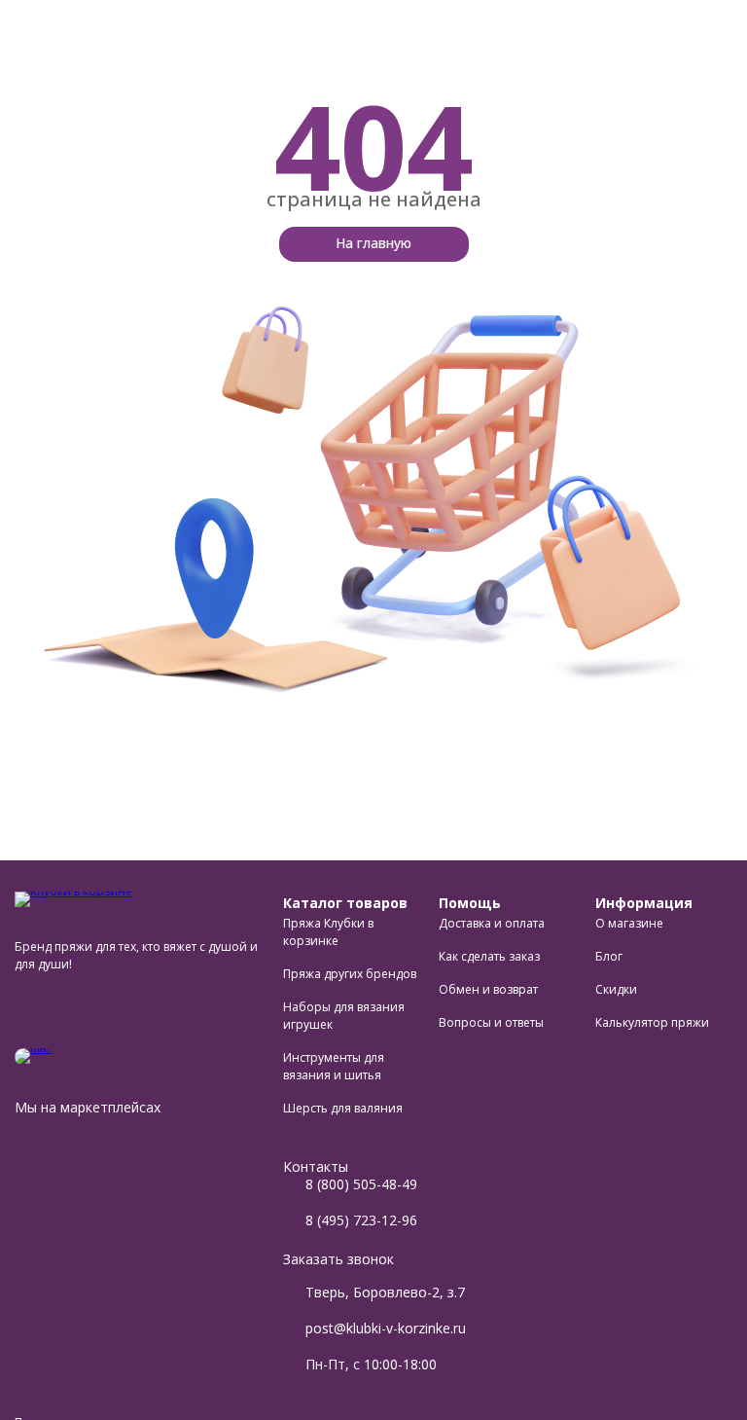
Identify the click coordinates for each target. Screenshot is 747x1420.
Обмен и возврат (488, 989)
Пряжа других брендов (349, 973)
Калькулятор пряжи (652, 1022)
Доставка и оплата (492, 923)
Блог (608, 956)
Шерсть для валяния (343, 1108)
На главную (373, 243)
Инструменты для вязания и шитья (333, 1066)
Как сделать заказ (489, 956)
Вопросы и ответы (491, 1022)
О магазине (629, 923)
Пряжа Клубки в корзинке (328, 932)
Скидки (616, 989)
